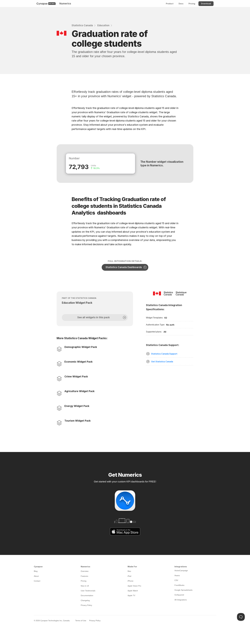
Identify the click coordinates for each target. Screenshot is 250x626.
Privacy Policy (95, 621)
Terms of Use (80, 621)
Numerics (65, 3)
